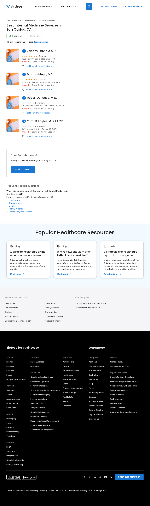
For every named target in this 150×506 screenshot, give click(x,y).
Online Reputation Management (45, 390)
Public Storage (69, 392)
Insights (10, 427)
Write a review (108, 6)
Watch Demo (95, 370)
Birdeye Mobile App (14, 464)
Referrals (10, 370)
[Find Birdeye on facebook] (84, 477)
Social (9, 394)
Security (43, 490)
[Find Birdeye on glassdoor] (111, 477)
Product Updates (96, 392)
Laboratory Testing (54, 316)
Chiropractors (15, 203)
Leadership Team (96, 366)
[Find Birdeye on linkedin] (95, 477)
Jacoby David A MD (41, 51)
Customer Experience (40, 425)
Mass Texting (12, 403)
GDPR (51, 490)
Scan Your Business (119, 390)
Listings (9, 362)
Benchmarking (12, 432)
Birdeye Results (96, 410)
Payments (11, 408)
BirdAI (8, 447)
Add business (23, 169)
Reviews (10, 366)
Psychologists (11, 316)
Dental (66, 366)
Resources (93, 379)
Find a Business (117, 394)
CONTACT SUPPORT (129, 477)
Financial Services (71, 370)
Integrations (12, 456)
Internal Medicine (44, 66)
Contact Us (94, 419)
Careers (92, 397)
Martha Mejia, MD (40, 74)
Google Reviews (37, 408)
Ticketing (10, 436)
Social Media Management (42, 429)
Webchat (10, 390)
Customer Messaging (40, 394)
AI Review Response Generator (124, 381)
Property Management (73, 388)
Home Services (69, 379)
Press (91, 388)
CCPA (65, 490)
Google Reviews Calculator (122, 377)
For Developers (116, 399)
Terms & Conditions (15, 490)
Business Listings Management (44, 421)
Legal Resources (96, 414)
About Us (93, 362)
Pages (9, 375)
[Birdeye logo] (14, 7)
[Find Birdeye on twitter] (89, 477)
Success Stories (96, 401)
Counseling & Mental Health (18, 320)
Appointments (13, 399)
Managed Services (118, 362)
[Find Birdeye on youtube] (105, 477)
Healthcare (29, 20)
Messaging (11, 418)
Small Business (37, 362)
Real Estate (68, 397)
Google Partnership (15, 460)
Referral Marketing (38, 399)
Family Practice (16, 208)
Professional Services (119, 366)
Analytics (10, 451)
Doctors (13, 206)
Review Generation (39, 386)
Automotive (68, 362)
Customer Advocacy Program (123, 412)
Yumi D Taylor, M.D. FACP (45, 121)
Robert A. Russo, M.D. (42, 98)
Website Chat (36, 403)
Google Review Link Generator (123, 386)
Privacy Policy (32, 490)
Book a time (94, 375)
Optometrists (51, 312)
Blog (91, 384)
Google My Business (39, 412)
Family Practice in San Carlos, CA (90, 303)
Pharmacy (50, 303)
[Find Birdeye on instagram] (100, 477)
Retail (65, 401)
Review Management (40, 381)
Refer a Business (117, 408)
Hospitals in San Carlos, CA (87, 307)
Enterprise (35, 366)
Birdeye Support (117, 403)
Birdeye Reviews (96, 405)
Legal (65, 384)
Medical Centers (53, 320)
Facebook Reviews (38, 416)
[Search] (89, 6)
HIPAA (58, 490)
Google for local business (41, 377)
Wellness (67, 405)
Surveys (9, 423)
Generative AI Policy (78, 490)
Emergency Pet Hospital (20, 211)
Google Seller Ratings (16, 379)
